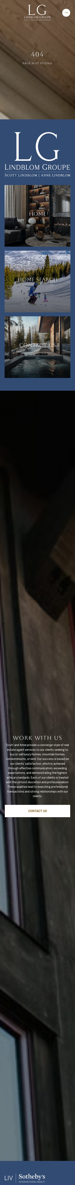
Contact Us (37, 811)
